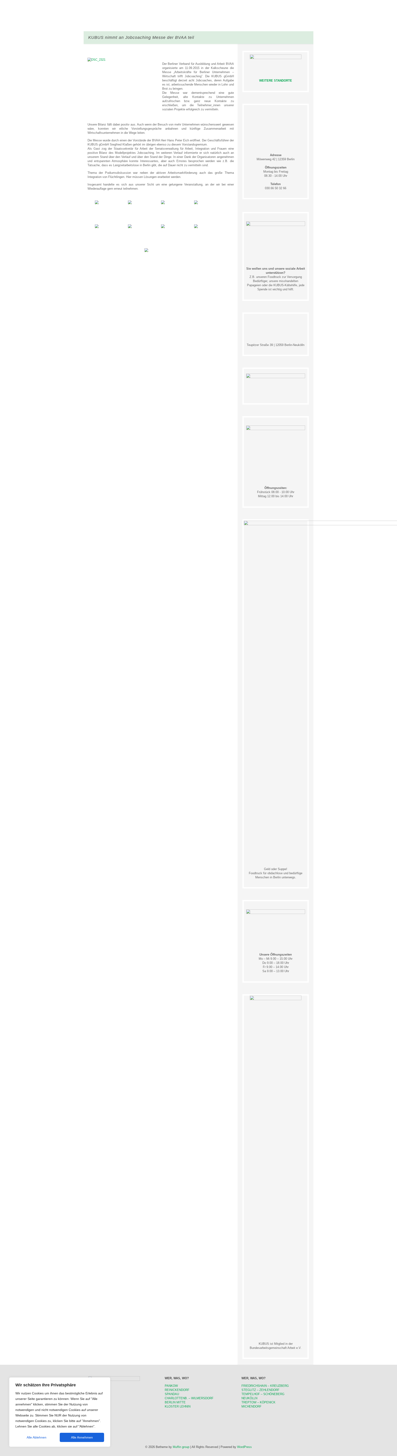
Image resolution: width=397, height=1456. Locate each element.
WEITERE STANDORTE (275, 80)
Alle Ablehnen (36, 1437)
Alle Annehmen (82, 1437)
